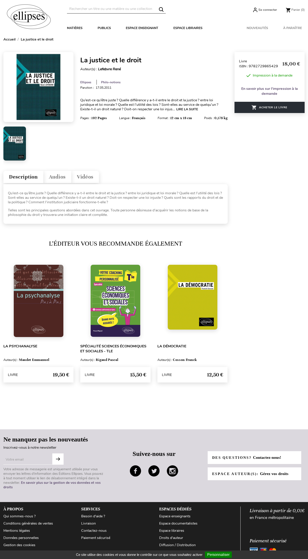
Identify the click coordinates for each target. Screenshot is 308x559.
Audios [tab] (57, 177)
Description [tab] (23, 177)
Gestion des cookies (19, 545)
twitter (154, 471)
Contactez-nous (94, 530)
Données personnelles (21, 537)
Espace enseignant (142, 28)
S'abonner (58, 459)
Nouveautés (257, 28)
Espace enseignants (175, 516)
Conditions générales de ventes (28, 523)
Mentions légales (16, 530)
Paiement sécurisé (95, 537)
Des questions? (246, 457)
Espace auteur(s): (250, 473)
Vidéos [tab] (85, 177)
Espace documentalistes (178, 523)
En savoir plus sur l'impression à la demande (269, 91)
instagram (172, 471)
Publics (104, 28)
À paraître (292, 28)
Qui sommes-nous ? (19, 516)
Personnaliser (218, 555)
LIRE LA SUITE (187, 109)
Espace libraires (187, 28)
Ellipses (85, 82)
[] (161, 9)
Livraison (88, 523)
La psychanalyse (20, 346)
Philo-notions (111, 82)
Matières (75, 28)
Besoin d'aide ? (93, 516)
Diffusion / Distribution (177, 545)
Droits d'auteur (171, 537)
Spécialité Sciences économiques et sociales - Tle (113, 349)
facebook (135, 471)
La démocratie (171, 346)
